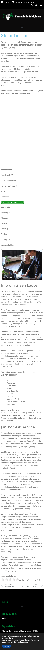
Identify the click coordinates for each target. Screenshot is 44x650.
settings (25, 642)
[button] (22, 27)
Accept (6, 646)
